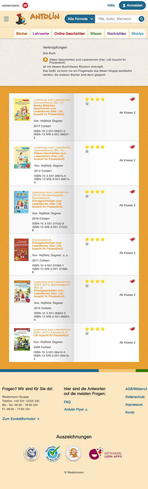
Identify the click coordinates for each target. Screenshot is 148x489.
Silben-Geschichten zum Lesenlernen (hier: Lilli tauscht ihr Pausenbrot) (87, 60)
